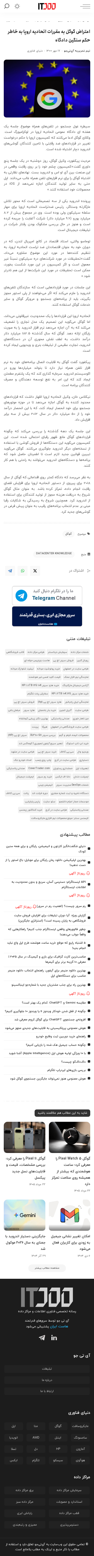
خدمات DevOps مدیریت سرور (72, 785)
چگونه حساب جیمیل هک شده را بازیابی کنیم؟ (56, 1045)
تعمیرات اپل (82, 768)
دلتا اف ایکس (62, 777)
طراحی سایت (81, 710)
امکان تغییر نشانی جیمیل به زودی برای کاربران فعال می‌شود (70, 1242)
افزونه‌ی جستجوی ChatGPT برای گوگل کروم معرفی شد (50, 1020)
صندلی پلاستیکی (60, 719)
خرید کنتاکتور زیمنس (30, 810)
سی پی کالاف (67, 752)
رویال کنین (82, 660)
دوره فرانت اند (40, 793)
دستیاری (83, 760)
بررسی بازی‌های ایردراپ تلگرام (66, 1070)
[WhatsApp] (23, 571)
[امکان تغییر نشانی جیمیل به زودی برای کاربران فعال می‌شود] (69, 1215)
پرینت (35, 727)
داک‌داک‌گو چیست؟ (73, 1062)
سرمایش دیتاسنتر (57, 652)
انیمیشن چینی (45, 785)
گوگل (68, 534)
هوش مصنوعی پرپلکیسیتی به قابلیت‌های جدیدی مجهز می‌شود (45, 1028)
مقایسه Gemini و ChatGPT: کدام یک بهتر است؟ (54, 1003)
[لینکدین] (53, 1338)
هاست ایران (59, 1326)
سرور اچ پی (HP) (17, 735)
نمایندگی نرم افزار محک (76, 677)
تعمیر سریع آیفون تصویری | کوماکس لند (41, 743)
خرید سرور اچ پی (47, 752)
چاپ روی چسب (43, 760)
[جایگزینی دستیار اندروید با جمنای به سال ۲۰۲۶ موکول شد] (24, 1215)
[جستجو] (8, 6)
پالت (26, 793)
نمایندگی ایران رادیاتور (76, 702)
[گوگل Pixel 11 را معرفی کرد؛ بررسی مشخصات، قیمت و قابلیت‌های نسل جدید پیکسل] (24, 1137)
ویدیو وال (82, 752)
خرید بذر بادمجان (47, 710)
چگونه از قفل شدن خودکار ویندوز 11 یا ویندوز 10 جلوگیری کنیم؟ (45, 1011)
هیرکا (44, 727)
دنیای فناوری (34, 51)
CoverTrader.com (39, 768)
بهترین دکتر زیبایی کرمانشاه (33, 719)
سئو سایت (49, 802)
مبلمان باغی (14, 710)
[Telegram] (10, 571)
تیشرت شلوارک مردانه (22, 669)
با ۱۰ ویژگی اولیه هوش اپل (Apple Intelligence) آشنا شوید (47, 1053)
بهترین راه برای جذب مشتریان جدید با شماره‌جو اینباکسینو (49, 985)
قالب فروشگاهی (15, 652)
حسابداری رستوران (62, 768)
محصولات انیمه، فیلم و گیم (73, 735)
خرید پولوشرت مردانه (48, 669)
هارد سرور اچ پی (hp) (49, 702)
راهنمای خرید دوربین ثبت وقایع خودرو (61, 1036)
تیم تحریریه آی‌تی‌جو (77, 51)
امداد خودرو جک (23, 760)
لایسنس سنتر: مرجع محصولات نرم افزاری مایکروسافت (59, 818)
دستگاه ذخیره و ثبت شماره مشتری (69, 793)
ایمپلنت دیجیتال (25, 777)
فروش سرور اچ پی (63, 660)
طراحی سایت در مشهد (22, 752)
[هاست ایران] (47, 616)
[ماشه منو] (84, 6)
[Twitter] (35, 571)
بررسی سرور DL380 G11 (42, 735)
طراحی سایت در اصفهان (75, 669)
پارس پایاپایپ (32, 802)
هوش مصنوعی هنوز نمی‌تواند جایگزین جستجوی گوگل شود (48, 1079)
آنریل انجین (65, 710)
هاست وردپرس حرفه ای (37, 660)
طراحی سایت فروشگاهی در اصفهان (69, 727)
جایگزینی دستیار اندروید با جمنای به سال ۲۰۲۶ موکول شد (25, 1242)
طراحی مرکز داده (36, 652)
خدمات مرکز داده (79, 652)
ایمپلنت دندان (81, 777)
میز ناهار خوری (80, 719)
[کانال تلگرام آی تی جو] (47, 596)
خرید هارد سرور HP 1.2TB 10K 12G (70, 694)
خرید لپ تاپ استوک (77, 743)
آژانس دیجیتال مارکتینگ (75, 685)
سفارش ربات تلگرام (38, 694)
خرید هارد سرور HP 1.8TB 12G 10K (40, 685)
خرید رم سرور (44, 777)
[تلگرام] (41, 1338)
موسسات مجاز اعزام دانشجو (73, 802)
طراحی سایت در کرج (65, 760)
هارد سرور (29, 710)
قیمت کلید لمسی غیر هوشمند (44, 677)
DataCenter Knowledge (54, 553)
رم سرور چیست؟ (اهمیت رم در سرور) (61, 906)
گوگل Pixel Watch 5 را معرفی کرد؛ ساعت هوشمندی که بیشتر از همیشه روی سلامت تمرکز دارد (71, 1171)
